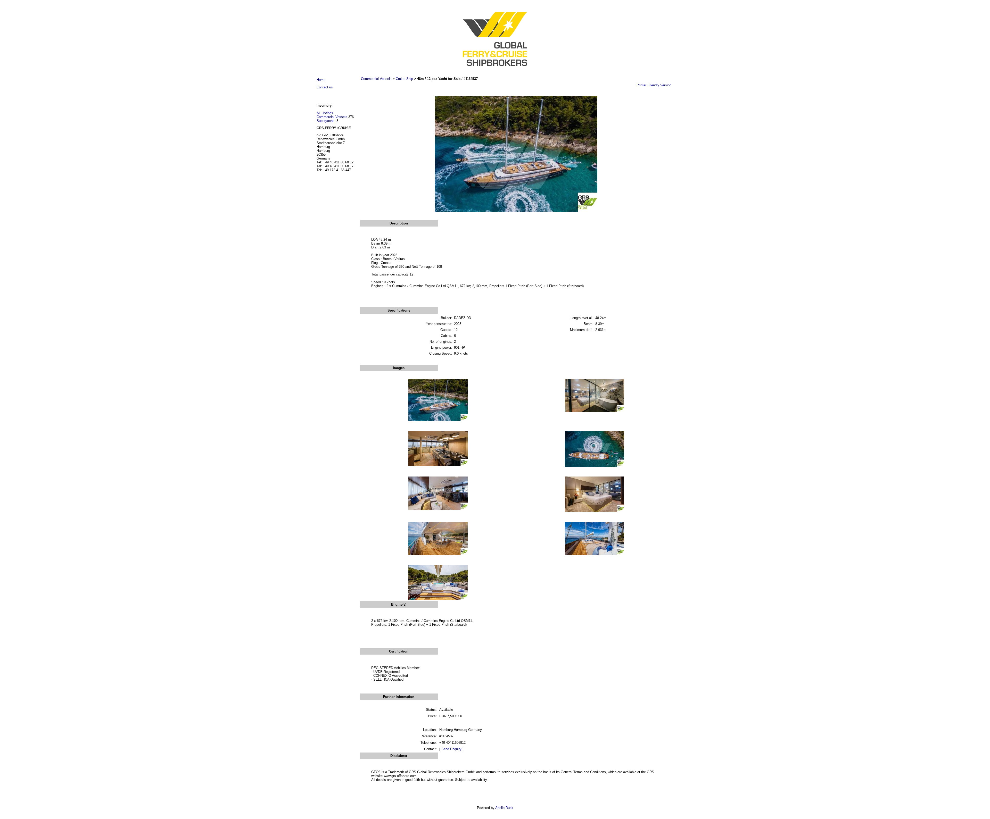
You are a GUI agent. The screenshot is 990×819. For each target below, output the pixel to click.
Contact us (325, 87)
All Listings (325, 113)
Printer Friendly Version (654, 85)
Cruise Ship (404, 79)
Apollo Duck (504, 808)
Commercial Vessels (332, 117)
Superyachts (326, 121)
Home (321, 80)
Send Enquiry (451, 749)
